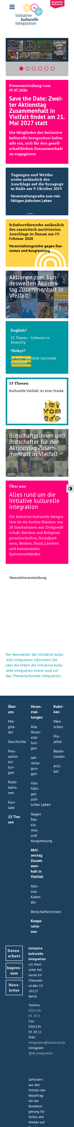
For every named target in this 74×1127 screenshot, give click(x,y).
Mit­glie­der (12, 727)
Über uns (17, 486)
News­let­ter (14, 987)
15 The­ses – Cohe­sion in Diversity (30, 340)
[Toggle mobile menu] (12, 7)
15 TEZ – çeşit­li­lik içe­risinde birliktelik (33, 360)
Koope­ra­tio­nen (37, 926)
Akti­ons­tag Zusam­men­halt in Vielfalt (37, 863)
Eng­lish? (19, 330)
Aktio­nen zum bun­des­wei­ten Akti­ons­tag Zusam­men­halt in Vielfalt (36, 286)
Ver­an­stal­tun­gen (37, 712)
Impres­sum (14, 970)
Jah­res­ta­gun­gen (35, 765)
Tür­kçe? (18, 350)
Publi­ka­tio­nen (13, 787)
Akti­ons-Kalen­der (36, 894)
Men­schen (58, 724)
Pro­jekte (58, 739)
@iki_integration (40, 1053)
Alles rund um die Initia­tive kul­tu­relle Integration (34, 500)
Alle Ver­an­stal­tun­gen (36, 737)
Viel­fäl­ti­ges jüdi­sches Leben (36, 794)
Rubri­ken (59, 709)
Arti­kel (57, 769)
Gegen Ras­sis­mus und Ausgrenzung (36, 827)
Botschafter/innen (36, 911)
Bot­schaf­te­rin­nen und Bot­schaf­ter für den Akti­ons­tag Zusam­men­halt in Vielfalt (37, 445)
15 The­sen (18, 383)
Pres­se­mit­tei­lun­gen (13, 762)
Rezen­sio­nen (59, 754)
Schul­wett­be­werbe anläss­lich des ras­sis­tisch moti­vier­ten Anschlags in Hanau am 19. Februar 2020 (36, 231)
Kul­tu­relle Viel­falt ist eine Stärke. (36, 390)
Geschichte (13, 741)
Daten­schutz (14, 953)
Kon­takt (12, 805)
